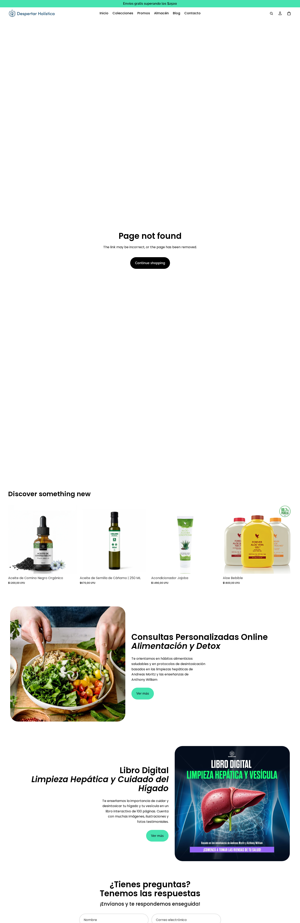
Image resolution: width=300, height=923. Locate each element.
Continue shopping (150, 263)
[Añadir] (71, 567)
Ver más (142, 693)
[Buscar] (271, 13)
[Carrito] (288, 13)
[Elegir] (285, 567)
